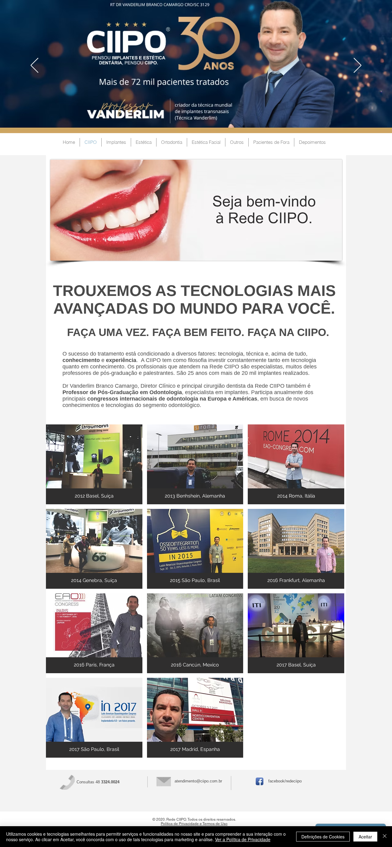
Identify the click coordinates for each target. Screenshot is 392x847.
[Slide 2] (196, 118)
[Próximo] (357, 66)
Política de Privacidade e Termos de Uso (194, 824)
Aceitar (365, 837)
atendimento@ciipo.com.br (198, 781)
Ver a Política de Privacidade (242, 839)
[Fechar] (384, 836)
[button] (94, 464)
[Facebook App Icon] (259, 781)
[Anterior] (34, 66)
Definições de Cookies (323, 837)
